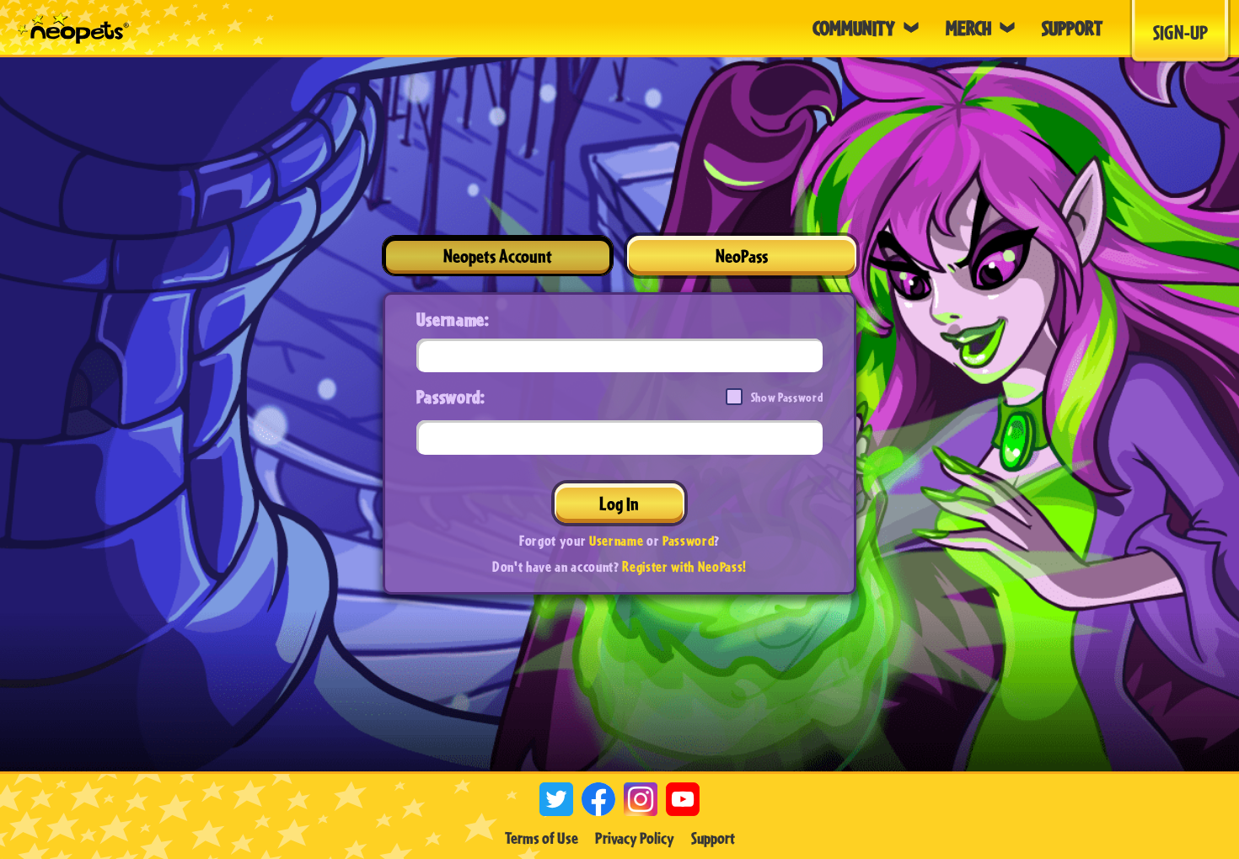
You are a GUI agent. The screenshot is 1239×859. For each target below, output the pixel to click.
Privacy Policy (634, 838)
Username (616, 540)
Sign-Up (1180, 32)
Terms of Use (541, 838)
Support (713, 838)
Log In (619, 503)
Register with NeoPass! (684, 566)
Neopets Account (497, 255)
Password (688, 540)
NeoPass (742, 255)
